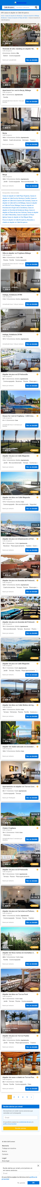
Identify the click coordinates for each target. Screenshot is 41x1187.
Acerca (4, 1151)
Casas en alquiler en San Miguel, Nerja (19, 217)
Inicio (2, 15)
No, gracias (21, 1183)
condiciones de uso (25, 1122)
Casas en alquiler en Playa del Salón (17, 18)
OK (33, 1183)
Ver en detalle (31, 60)
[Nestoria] (20, 3)
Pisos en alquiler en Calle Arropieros (14, 220)
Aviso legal (5, 1161)
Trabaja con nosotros (9, 1148)
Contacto (5, 1154)
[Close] (38, 1165)
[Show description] (37, 49)
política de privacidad (9, 1124)
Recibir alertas (20, 1128)
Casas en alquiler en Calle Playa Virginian (16, 196)
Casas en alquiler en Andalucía (13, 15)
